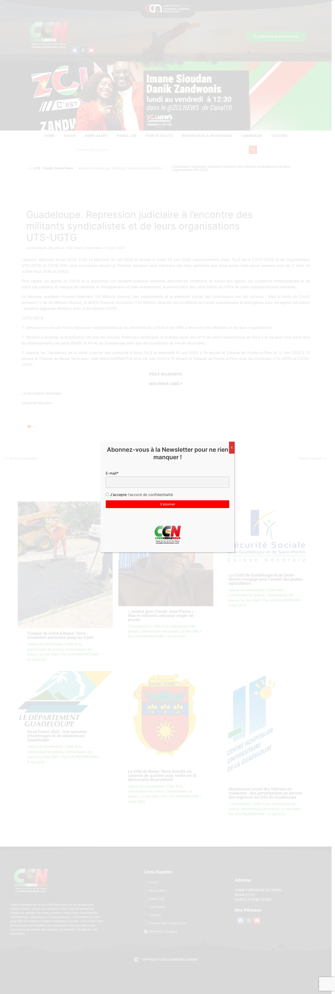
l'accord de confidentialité (150, 494)
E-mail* (112, 473)
